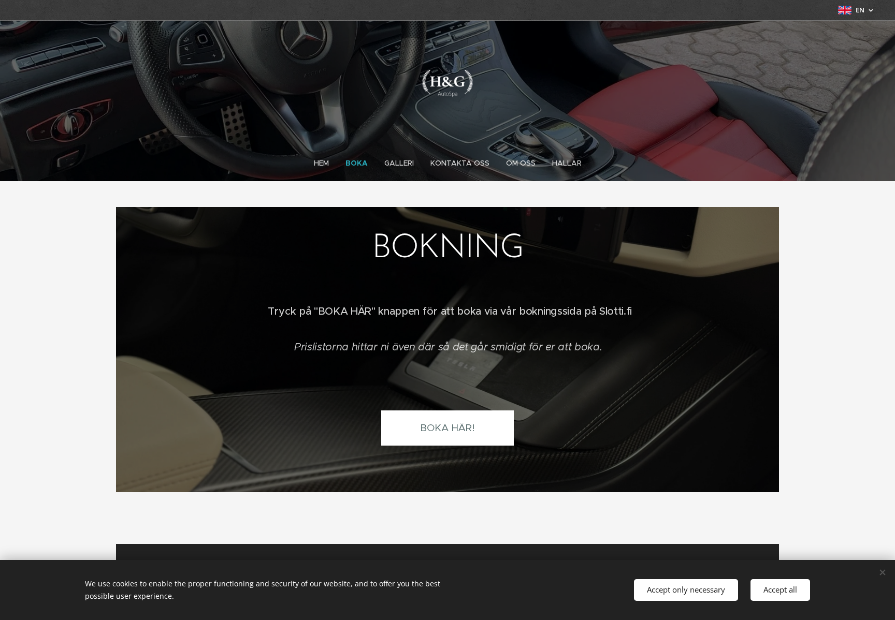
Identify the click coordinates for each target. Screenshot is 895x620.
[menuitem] (325, 163)
